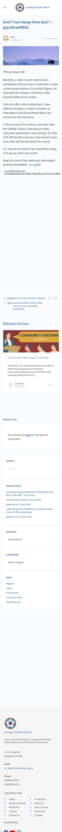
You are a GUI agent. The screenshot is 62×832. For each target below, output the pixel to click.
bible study (36, 302)
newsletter (32, 305)
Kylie (12, 36)
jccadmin (19, 383)
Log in (9, 588)
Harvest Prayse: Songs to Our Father (23, 499)
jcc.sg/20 (35, 164)
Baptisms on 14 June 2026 (18, 516)
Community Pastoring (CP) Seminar (28, 357)
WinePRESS (18, 309)
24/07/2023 (20, 386)
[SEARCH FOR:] (31, 468)
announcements (21, 302)
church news (19, 305)
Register (10, 583)
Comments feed (14, 597)
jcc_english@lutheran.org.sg (18, 768)
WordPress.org (13, 602)
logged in (30, 435)
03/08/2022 (15, 40)
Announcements (27, 298)
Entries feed (12, 592)
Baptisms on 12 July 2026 (18, 504)
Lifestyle (41, 298)
